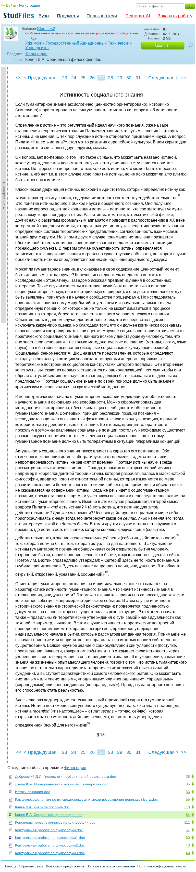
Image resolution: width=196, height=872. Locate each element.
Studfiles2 (46, 28)
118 (187, 807)
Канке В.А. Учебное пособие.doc (42, 807)
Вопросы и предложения (65, 866)
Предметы (68, 15)
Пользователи (102, 15)
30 (128, 77)
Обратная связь (31, 866)
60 (188, 838)
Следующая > (163, 77)
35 (188, 784)
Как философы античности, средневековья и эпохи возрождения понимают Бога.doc (86, 799)
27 (101, 77)
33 (188, 792)
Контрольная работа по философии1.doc (50, 838)
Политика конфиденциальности (161, 866)
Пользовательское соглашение (111, 866)
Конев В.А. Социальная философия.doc (48, 815)
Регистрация (29, 5)
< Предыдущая (40, 77)
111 (187, 822)
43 (188, 845)
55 (188, 799)
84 (188, 815)
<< (19, 77)
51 (188, 830)
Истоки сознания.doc (32, 792)
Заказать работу (175, 15)
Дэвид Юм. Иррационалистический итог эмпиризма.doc (61, 784)
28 (110, 77)
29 (119, 77)
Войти (11, 5)
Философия (36, 53)
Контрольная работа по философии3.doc (50, 853)
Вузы (44, 15)
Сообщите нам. (127, 33)
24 (73, 77)
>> (183, 77)
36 (188, 776)
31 (138, 77)
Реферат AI (138, 15)
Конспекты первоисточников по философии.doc (55, 822)
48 (188, 853)
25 (82, 77)
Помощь (10, 866)
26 (92, 77)
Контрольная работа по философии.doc (49, 830)
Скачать (162, 45)
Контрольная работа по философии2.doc (50, 845)
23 (64, 77)
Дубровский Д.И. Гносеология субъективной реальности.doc (65, 776)
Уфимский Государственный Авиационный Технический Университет (78, 45)
